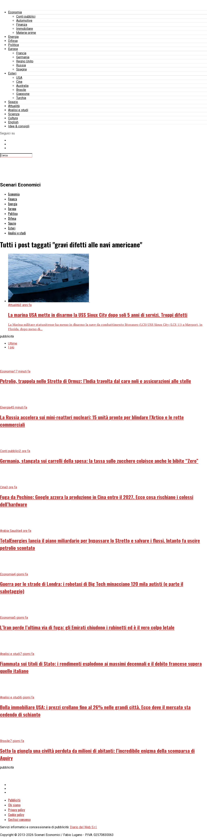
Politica (13, 45)
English (13, 122)
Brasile (21, 90)
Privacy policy (16, 809)
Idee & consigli (18, 126)
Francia (21, 53)
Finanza (21, 25)
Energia (13, 37)
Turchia (21, 98)
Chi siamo (14, 805)
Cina (19, 82)
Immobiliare (24, 29)
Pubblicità (14, 800)
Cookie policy (16, 814)
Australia (22, 86)
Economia (15, 12)
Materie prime (26, 33)
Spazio (13, 102)
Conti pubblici (25, 16)
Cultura (13, 118)
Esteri (12, 73)
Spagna (21, 69)
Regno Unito (24, 61)
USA (19, 78)
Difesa (13, 41)
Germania (22, 57)
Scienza (13, 114)
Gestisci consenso (19, 819)
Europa (13, 49)
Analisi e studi (18, 110)
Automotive (24, 20)
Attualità (14, 106)
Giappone (23, 94)
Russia (21, 65)
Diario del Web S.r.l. (83, 827)
